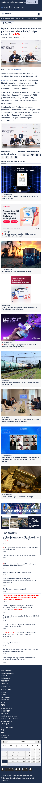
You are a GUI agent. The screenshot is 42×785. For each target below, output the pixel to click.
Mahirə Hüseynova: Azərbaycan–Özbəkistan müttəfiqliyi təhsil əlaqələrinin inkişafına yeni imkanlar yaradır (18, 607)
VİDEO (3, 702)
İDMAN (3, 692)
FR (12, 7)
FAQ (2, 730)
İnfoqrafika (5, 700)
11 (13, 755)
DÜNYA (3, 695)
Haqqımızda (5, 711)
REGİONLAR (5, 681)
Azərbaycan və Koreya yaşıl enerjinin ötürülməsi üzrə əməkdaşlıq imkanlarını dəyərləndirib (20, 421)
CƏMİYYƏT (4, 683)
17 (6, 758)
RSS (2, 732)
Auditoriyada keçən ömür (11, 643)
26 (18, 761)
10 (6, 755)
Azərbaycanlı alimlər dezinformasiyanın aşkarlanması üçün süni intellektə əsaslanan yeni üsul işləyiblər (20, 580)
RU (4, 7)
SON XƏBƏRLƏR (10, 533)
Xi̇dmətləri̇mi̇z (6, 721)
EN (7, 7)
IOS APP (4, 738)
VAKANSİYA (5, 724)
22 (34, 758)
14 (29, 755)
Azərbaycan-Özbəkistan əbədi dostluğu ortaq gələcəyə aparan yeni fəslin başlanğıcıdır (19, 634)
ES (14, 7)
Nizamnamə (5, 714)
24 (6, 761)
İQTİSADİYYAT (7, 23)
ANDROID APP (6, 735)
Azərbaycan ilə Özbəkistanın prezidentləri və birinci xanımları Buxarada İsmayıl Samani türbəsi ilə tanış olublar (21, 597)
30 (39, 761)
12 (18, 755)
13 (24, 755)
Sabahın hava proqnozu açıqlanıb (14, 589)
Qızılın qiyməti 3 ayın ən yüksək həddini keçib (17, 497)
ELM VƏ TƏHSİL (6, 689)
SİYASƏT (4, 676)
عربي (18, 7)
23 (39, 758)
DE (9, 7)
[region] (22, 599)
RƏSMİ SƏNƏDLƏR (7, 673)
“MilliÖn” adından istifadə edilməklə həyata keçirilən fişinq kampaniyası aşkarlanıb (20, 308)
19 (18, 758)
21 (29, 758)
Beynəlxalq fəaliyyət (9, 719)
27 (24, 761)
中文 (22, 7)
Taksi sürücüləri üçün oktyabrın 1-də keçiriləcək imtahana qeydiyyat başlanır (19, 625)
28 (29, 761)
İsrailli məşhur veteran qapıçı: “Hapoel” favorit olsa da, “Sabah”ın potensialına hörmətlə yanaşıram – (21, 539)
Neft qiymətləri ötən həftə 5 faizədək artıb (16, 271)
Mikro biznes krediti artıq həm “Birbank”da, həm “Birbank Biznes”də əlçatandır (19, 235)
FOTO (3, 705)
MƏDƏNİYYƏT (5, 686)
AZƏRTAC (17, 69)
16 (39, 755)
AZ (2, 7)
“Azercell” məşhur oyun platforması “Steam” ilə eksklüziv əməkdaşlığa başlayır (19, 346)
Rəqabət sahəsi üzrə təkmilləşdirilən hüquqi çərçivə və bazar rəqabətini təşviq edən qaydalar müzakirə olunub (20, 459)
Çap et (16, 38)
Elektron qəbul (7, 727)
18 (13, 758)
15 (34, 755)
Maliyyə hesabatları (9, 716)
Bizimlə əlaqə (6, 708)
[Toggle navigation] (38, 14)
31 (6, 764)
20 (24, 758)
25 (13, 761)
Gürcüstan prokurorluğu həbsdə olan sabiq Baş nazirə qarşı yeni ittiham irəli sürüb (19, 659)
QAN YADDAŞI (6, 697)
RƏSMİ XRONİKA (6, 671)
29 (34, 761)
